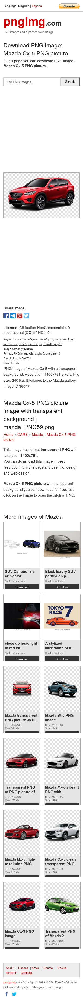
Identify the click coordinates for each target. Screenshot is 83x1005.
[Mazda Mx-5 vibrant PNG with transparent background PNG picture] (62, 761)
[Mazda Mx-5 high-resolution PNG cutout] (22, 833)
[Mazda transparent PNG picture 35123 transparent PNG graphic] (22, 688)
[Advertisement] (41, 131)
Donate (48, 968)
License (23, 968)
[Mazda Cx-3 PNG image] (22, 905)
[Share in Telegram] (13, 315)
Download (21, 587)
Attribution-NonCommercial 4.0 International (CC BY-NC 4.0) (36, 330)
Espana (37, 5)
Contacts (26, 972)
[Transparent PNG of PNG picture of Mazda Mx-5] (22, 761)
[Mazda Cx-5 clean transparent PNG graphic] (62, 832)
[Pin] (19, 315)
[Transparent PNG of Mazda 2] (62, 904)
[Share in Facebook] (6, 315)
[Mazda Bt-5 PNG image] (62, 688)
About (9, 968)
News (35, 968)
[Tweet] (26, 315)
